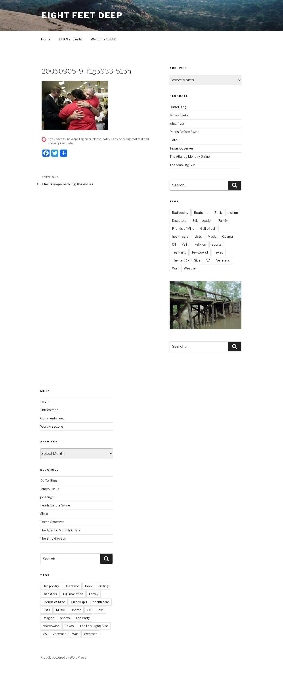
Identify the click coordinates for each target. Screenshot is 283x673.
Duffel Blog (178, 107)
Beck (218, 212)
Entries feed (49, 410)
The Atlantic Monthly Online (190, 156)
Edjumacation (202, 220)
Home (45, 39)
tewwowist (200, 252)
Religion (200, 244)
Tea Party (179, 252)
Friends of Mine (183, 228)
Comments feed (52, 418)
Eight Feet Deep (82, 15)
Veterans (223, 260)
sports (217, 244)
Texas (218, 252)
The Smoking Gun (182, 165)
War (175, 268)
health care (180, 236)
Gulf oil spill (208, 228)
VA (208, 260)
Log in (44, 402)
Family (223, 220)
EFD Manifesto (70, 39)
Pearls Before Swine (184, 132)
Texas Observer (181, 148)
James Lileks (179, 115)
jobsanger (177, 123)
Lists (198, 236)
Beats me (201, 212)
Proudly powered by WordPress (63, 657)
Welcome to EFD (104, 39)
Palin (185, 244)
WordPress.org (51, 426)
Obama (227, 236)
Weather (190, 268)
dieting (233, 212)
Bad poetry (180, 212)
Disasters (179, 220)
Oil (174, 244)
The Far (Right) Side (186, 260)
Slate (173, 140)
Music (212, 236)
